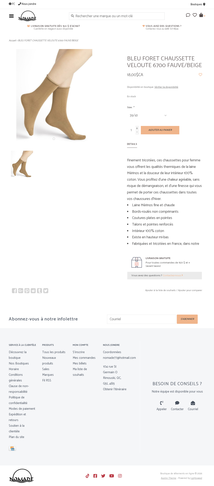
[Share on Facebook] (14, 290)
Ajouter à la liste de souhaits (160, 290)
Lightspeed (196, 478)
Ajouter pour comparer (190, 290)
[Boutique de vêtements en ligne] (40, 16)
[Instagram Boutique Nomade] (120, 476)
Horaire (14, 369)
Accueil (12, 41)
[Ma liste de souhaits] (195, 15)
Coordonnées (112, 352)
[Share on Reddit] (33, 290)
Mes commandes (84, 357)
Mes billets (80, 363)
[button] (188, 15)
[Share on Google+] (20, 290)
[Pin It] (26, 290)
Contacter (177, 409)
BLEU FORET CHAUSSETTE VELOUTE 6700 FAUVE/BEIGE (48, 41)
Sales (45, 369)
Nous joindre (28, 4)
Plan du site (16, 437)
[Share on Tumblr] (39, 290)
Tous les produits (53, 352)
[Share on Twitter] (45, 290)
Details (132, 144)
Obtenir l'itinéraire (114, 389)
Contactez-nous (172, 275)
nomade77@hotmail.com (119, 357)
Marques (48, 374)
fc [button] (13, 4)
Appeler (162, 409)
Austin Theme (168, 478)
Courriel (193, 409)
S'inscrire (79, 352)
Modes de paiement (22, 408)
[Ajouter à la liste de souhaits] (200, 75)
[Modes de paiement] (13, 449)
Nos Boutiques (19, 363)
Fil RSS (46, 380)
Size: (130, 107)
